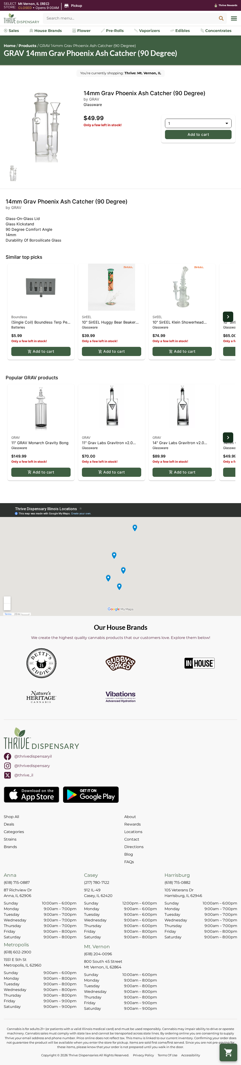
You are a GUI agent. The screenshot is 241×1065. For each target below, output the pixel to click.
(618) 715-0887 (17, 882)
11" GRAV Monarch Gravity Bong (39, 442)
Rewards (132, 824)
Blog (128, 854)
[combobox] (129, 18)
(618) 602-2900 (17, 952)
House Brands (47, 30)
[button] (51, 6)
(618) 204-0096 (98, 954)
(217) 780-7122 (96, 882)
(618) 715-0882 (177, 882)
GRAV (15, 437)
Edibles (182, 30)
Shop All (11, 816)
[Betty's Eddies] (41, 663)
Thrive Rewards (228, 5)
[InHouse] (200, 663)
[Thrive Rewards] (216, 5)
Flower (83, 30)
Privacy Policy (143, 1055)
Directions (134, 847)
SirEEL (87, 317)
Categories (14, 832)
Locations (133, 832)
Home (10, 45)
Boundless (19, 317)
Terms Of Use (167, 1055)
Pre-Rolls (114, 30)
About (130, 816)
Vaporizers (149, 30)
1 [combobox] (169, 123)
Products (27, 45)
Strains (10, 839)
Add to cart (198, 134)
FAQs (129, 862)
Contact (131, 839)
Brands (10, 847)
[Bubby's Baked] (120, 663)
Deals (9, 824)
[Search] (221, 18)
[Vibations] (120, 697)
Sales (13, 30)
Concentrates (218, 30)
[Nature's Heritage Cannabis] (41, 697)
